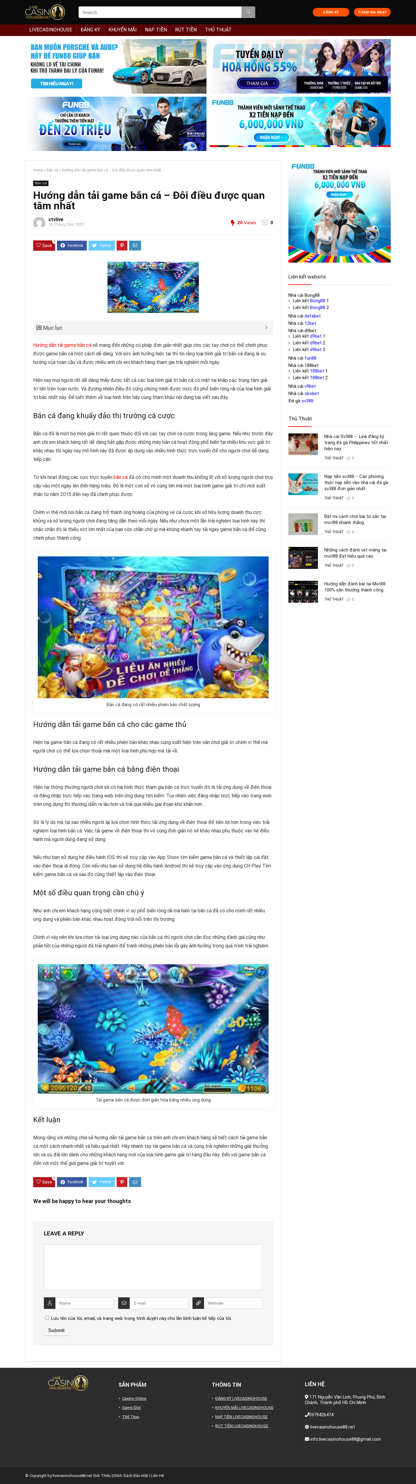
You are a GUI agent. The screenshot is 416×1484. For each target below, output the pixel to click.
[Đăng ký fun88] (339, 211)
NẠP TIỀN (156, 30)
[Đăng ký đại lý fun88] (115, 66)
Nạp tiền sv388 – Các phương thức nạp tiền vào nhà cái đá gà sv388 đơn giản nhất (356, 482)
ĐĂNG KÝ (331, 12)
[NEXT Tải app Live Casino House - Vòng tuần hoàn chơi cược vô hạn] (410, 1468)
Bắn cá (52, 170)
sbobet (312, 393)
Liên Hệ (157, 1475)
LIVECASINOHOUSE (50, 30)
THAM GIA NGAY (372, 12)
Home (38, 170)
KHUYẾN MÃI (122, 30)
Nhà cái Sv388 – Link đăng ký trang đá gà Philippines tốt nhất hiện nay (356, 442)
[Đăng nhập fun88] (300, 124)
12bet (310, 323)
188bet (317, 371)
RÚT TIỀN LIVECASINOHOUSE (241, 1426)
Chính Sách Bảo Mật (130, 1475)
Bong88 (317, 301)
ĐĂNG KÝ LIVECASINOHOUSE (241, 1398)
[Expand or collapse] (266, 328)
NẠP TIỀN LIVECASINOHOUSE (241, 1416)
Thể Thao (130, 1416)
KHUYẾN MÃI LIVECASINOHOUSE (244, 1407)
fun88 (310, 358)
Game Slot (131, 1407)
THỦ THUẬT (218, 30)
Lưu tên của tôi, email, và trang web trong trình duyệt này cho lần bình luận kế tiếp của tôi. (141, 1318)
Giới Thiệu (102, 1475)
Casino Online (134, 1398)
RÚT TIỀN (186, 30)
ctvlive (55, 219)
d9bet (316, 336)
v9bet (310, 386)
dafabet (313, 316)
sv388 (307, 401)
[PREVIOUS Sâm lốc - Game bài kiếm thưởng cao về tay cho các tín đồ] (6, 1468)
